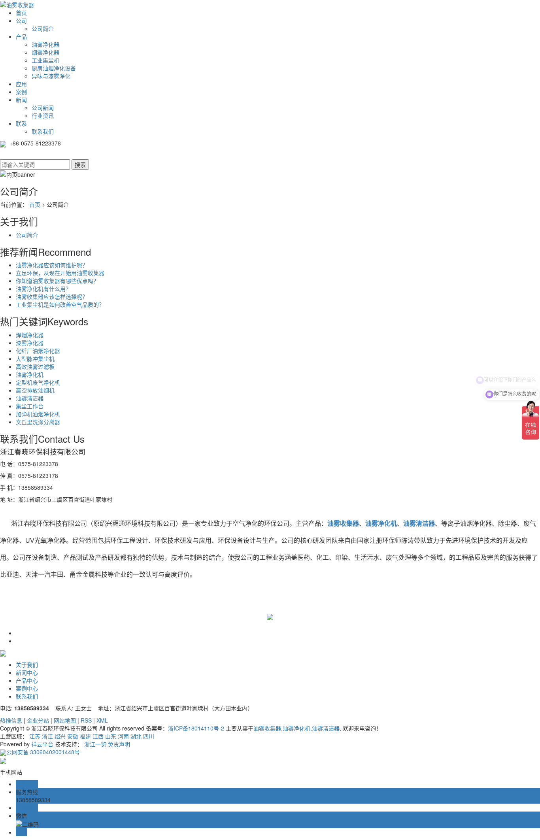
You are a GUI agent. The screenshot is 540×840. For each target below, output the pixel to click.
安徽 (72, 736)
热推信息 (11, 720)
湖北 (136, 736)
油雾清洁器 (29, 398)
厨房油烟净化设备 (54, 68)
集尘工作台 (29, 406)
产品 (21, 36)
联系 (21, 123)
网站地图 (65, 720)
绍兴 (60, 736)
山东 (110, 736)
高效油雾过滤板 (35, 366)
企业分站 (38, 720)
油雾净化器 (45, 44)
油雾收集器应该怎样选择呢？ (52, 296)
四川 (148, 736)
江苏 (34, 736)
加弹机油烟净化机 (38, 414)
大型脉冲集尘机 (35, 358)
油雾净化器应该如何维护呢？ (52, 265)
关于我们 (27, 664)
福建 (85, 736)
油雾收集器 (267, 728)
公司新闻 (43, 107)
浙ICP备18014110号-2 (196, 728)
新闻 (21, 100)
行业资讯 (43, 115)
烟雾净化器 (45, 52)
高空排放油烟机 (35, 390)
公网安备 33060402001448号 (43, 752)
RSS (86, 720)
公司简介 (43, 28)
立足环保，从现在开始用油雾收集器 (60, 273)
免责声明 (119, 744)
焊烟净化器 (29, 335)
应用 (21, 84)
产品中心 (27, 680)
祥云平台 (42, 744)
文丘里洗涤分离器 (38, 422)
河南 (123, 736)
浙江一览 (95, 744)
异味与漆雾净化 (51, 76)
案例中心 (27, 688)
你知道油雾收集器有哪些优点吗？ (57, 281)
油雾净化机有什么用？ (43, 289)
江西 (98, 736)
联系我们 (43, 131)
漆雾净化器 (29, 343)
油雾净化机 (29, 374)
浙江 (47, 736)
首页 (21, 13)
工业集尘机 (45, 60)
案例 (21, 92)
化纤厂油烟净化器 (38, 351)
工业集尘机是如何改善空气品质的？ (60, 304)
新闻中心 (27, 672)
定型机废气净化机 (38, 382)
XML (102, 720)
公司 (21, 21)
